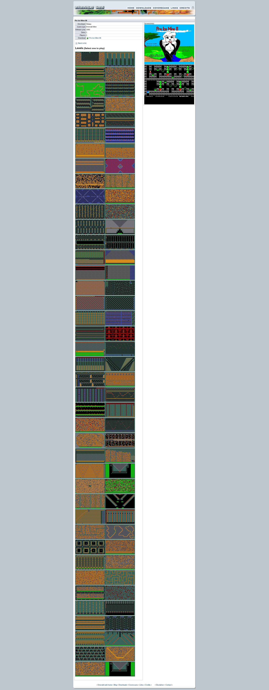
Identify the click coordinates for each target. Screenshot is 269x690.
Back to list (82, 43)
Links (141, 685)
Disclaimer (160, 685)
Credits (148, 685)
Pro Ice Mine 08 (95, 38)
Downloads (123, 685)
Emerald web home (105, 685)
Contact (168, 685)
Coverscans (133, 685)
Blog (115, 685)
